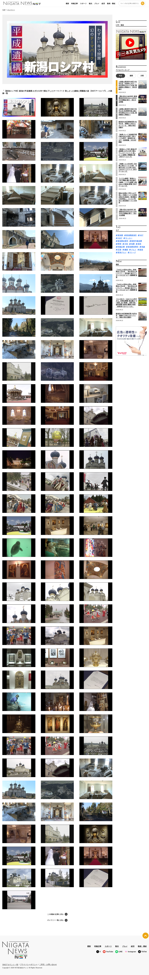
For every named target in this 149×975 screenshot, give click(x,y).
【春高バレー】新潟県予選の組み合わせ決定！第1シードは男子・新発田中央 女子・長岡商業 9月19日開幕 (128, 138)
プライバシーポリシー (28, 964)
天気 (126, 244)
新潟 (141, 250)
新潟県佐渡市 (123, 241)
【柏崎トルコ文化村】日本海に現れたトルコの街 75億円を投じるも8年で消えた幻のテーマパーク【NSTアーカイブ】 (128, 167)
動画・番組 (111, 3)
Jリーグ (133, 252)
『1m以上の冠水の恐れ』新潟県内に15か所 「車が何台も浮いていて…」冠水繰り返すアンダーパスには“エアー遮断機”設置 (126, 273)
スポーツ (83, 3)
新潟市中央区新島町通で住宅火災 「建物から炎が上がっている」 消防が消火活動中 (128, 124)
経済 (103, 3)
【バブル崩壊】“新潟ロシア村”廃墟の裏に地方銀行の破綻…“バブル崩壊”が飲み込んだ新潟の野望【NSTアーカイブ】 (128, 182)
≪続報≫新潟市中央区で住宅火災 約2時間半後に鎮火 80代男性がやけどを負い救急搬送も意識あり (128, 112)
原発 (139, 244)
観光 (90, 3)
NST (141, 235)
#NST (120, 238)
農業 (126, 250)
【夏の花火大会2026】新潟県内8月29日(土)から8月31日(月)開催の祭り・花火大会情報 (128, 212)
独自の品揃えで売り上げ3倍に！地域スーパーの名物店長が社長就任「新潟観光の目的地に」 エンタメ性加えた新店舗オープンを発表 (128, 197)
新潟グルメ (122, 252)
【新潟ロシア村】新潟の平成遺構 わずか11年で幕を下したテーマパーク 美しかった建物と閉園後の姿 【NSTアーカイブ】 (128, 153)
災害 (119, 250)
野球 (119, 244)
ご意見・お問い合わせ (48, 964)
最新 (67, 3)
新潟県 (120, 235)
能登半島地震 (136, 241)
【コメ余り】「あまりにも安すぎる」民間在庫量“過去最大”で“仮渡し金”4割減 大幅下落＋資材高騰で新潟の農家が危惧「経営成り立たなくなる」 (126, 302)
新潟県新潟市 (131, 235)
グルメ (96, 3)
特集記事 (74, 3)
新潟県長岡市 (133, 247)
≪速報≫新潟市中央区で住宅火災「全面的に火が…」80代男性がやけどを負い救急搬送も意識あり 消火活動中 (128, 85)
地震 (133, 244)
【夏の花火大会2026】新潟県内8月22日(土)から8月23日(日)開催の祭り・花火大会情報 (128, 99)
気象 (143, 247)
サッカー (128, 238)
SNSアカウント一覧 (10, 965)
